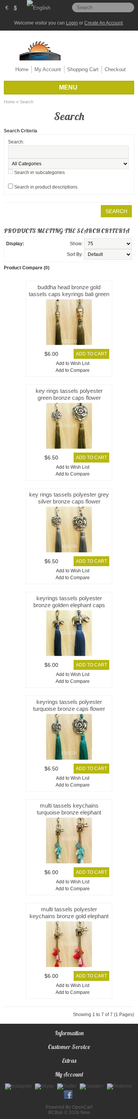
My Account (47, 69)
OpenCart (82, 1107)
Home (21, 69)
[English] (39, 7)
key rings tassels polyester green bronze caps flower (69, 394)
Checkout (115, 69)
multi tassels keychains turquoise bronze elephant (69, 809)
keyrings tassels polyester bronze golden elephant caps (69, 601)
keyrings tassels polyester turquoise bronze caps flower (69, 705)
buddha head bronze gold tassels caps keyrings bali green (69, 290)
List (30, 243)
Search (26, 101)
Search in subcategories (39, 172)
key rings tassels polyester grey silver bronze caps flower (69, 498)
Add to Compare (73, 370)
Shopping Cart (83, 69)
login (72, 23)
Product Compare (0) (26, 267)
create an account (103, 23)
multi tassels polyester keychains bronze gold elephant (69, 912)
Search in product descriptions (45, 187)
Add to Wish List (72, 363)
